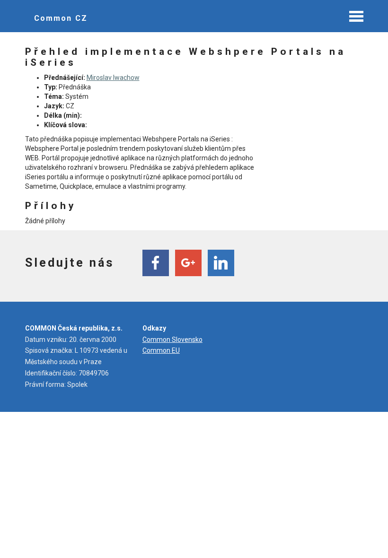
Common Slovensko (172, 339)
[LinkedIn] (221, 263)
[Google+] (188, 263)
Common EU (161, 350)
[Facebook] (155, 263)
